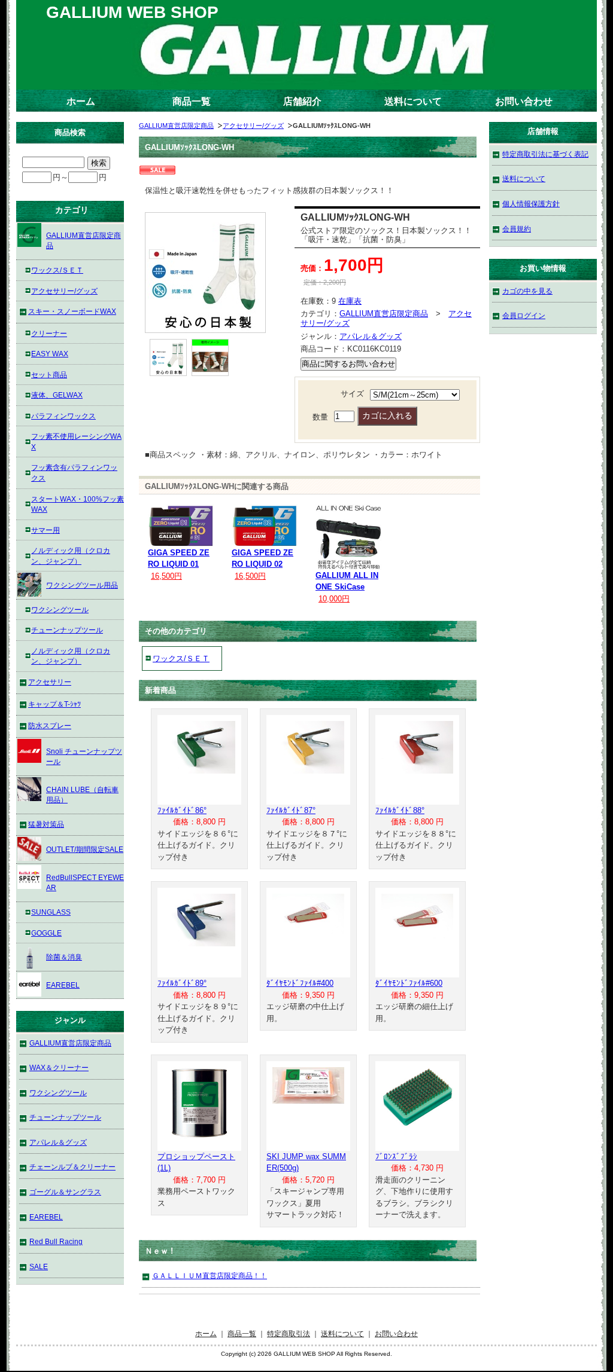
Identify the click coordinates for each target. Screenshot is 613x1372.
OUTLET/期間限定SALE (84, 849)
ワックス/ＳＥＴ (181, 658)
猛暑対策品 (46, 824)
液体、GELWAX (57, 395)
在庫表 (350, 301)
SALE (38, 1266)
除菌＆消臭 (64, 957)
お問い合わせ (524, 101)
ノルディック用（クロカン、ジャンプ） (70, 555)
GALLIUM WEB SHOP (132, 12)
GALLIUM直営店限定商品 (176, 125)
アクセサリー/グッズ (253, 125)
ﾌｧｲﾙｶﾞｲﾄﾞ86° (182, 810)
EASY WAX (49, 353)
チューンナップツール (67, 630)
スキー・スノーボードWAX (72, 311)
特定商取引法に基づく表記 (545, 154)
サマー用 (45, 530)
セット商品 (49, 374)
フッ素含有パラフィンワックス (74, 472)
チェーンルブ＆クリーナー (72, 1167)
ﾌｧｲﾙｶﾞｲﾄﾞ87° (290, 810)
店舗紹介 (302, 101)
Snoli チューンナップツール (84, 756)
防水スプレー (49, 725)
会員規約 (516, 229)
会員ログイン (523, 315)
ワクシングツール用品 (82, 585)
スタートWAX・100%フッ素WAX (77, 504)
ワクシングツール (60, 609)
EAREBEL (63, 985)
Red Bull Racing (56, 1241)
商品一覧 (191, 101)
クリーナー (49, 333)
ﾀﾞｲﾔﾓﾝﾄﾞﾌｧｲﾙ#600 (408, 983)
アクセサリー (49, 682)
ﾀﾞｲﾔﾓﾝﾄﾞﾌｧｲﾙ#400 (299, 983)
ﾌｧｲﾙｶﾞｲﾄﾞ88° (399, 810)
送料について (413, 101)
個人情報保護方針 (531, 203)
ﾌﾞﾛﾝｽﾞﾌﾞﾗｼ (396, 1156)
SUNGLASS (51, 912)
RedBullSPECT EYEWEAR (85, 882)
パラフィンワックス (63, 416)
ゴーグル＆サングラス (65, 1192)
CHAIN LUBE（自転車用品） (82, 795)
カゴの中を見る (527, 291)
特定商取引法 (288, 1333)
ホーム (80, 101)
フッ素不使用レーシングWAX (76, 441)
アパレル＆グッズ (370, 336)
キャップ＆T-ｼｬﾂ (54, 704)
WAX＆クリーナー (59, 1067)
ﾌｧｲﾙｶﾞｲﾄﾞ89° (182, 983)
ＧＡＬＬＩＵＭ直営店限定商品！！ (209, 1275)
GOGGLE (46, 933)
